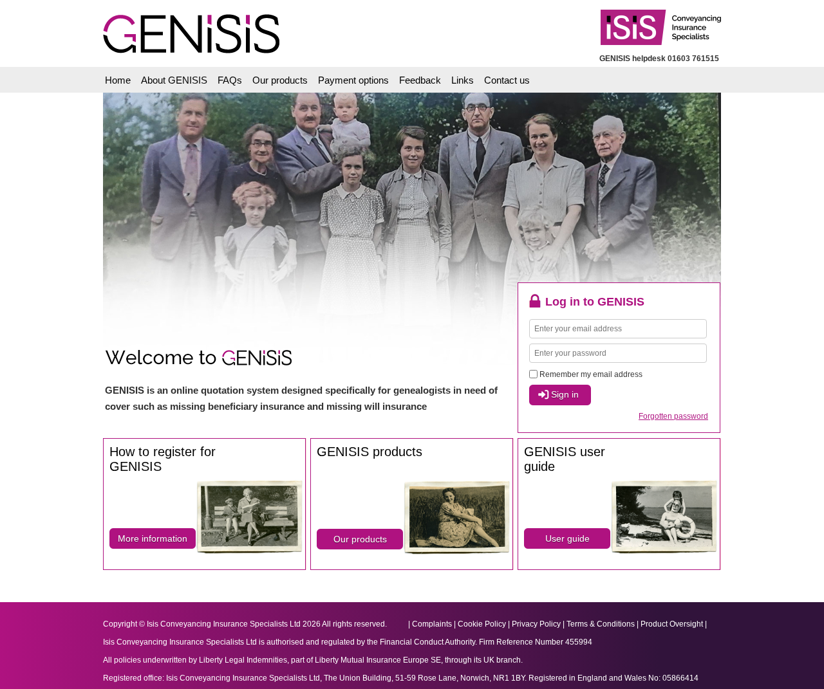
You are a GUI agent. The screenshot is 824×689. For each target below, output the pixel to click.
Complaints (432, 624)
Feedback (420, 80)
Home (118, 80)
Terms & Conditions (600, 624)
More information (152, 538)
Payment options (353, 80)
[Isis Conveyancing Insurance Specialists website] (655, 21)
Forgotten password (673, 416)
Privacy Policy (536, 624)
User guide (567, 538)
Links (462, 80)
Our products (280, 80)
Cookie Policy (482, 624)
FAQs (230, 80)
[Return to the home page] (187, 25)
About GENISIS (174, 80)
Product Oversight (672, 624)
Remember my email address (590, 374)
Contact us (507, 80)
